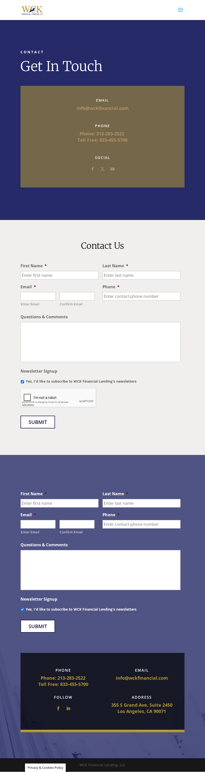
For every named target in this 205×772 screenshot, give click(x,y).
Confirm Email (71, 304)
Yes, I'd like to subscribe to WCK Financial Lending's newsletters (81, 381)
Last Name (115, 266)
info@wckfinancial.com (142, 678)
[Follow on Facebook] (92, 169)
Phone (111, 287)
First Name (33, 266)
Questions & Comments (44, 317)
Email (28, 287)
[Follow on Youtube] (112, 169)
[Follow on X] (102, 169)
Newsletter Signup (38, 371)
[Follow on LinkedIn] (68, 708)
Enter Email (30, 304)
